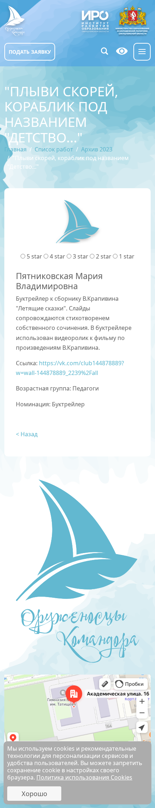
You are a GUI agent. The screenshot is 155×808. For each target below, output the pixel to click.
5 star (34, 256)
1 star (126, 256)
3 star (80, 256)
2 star (103, 256)
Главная (15, 149)
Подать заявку (30, 51)
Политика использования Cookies (84, 777)
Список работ (54, 149)
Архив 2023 (96, 149)
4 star (57, 256)
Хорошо (34, 793)
